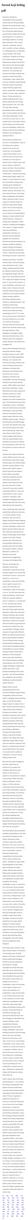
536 (12, 1207)
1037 (4, 1202)
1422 (22, 1216)
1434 (4, 1209)
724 (21, 1195)
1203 (13, 1213)
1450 (17, 1204)
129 (3, 1204)
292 (23, 1202)
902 (13, 1202)
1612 (17, 1207)
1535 (13, 1209)
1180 (4, 1197)
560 (7, 1195)
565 (8, 1204)
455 (13, 1197)
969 (3, 1211)
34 (3, 1218)
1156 (18, 1202)
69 (3, 1195)
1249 (18, 1213)
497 (18, 1197)
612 (12, 1195)
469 (8, 1213)
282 (17, 1216)
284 (18, 1209)
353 (8, 1200)
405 (23, 1200)
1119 (22, 1204)
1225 (13, 1211)
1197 (18, 1200)
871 (18, 1211)
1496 (12, 1216)
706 (8, 1197)
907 (3, 1207)
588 (8, 1207)
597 (3, 1200)
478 (9, 1202)
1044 (22, 1197)
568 (23, 1213)
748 (12, 1204)
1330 (22, 1207)
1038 (16, 1195)
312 (9, 1209)
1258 (13, 1200)
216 (3, 1213)
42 (7, 1216)
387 (3, 1216)
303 (22, 1211)
